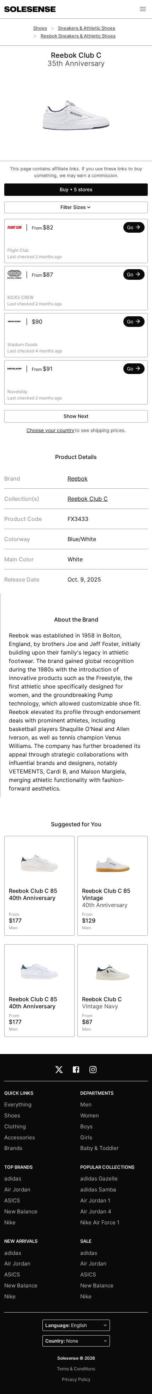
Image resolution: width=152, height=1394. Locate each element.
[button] (143, 9)
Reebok (78, 478)
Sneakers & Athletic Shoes (86, 28)
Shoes (40, 28)
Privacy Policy (76, 1379)
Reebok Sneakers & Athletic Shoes (78, 36)
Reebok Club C (88, 498)
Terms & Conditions (76, 1368)
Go (131, 227)
